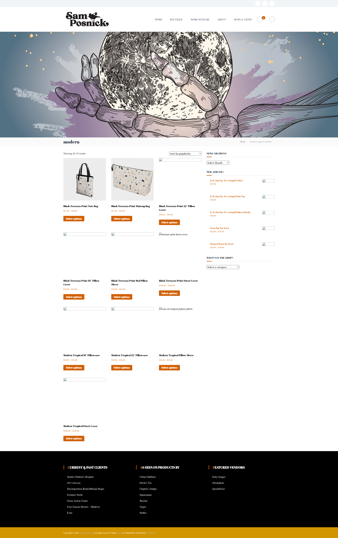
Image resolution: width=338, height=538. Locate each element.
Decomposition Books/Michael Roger (85, 488)
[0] (260, 19)
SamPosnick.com (86, 532)
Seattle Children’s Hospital (80, 476)
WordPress (150, 532)
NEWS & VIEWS (243, 19)
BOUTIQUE (176, 19)
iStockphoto (218, 482)
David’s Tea (145, 482)
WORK (158, 19)
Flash (119, 532)
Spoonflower (218, 488)
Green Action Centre (77, 500)
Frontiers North (75, 494)
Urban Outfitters (148, 476)
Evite (69, 512)
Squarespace (146, 494)
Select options (74, 218)
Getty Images (218, 476)
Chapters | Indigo (148, 488)
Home (242, 141)
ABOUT (221, 19)
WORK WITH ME (200, 19)
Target (143, 506)
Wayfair (144, 500)
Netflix (143, 512)
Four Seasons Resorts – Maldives (83, 506)
